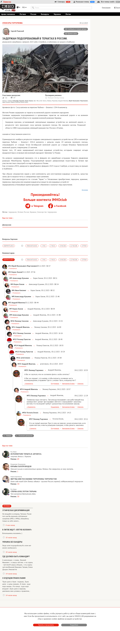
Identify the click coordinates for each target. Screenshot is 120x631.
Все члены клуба (110, 2)
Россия (33, 14)
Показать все (32, 246)
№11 (14, 327)
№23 (19, 364)
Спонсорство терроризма (47, 212)
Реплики (7, 506)
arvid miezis (42, 101)
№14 (16, 345)
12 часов (73, 246)
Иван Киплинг (6, 102)
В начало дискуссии (24, 435)
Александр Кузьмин (36, 284)
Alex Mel (36, 101)
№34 (22, 389)
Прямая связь (72, 34)
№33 (26, 370)
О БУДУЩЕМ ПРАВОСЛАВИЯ (13, 578)
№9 (10, 315)
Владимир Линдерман (18, 464)
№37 (31, 419)
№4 (12, 284)
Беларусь (45, 14)
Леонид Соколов (7, 101)
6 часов (63, 246)
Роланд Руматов (15, 102)
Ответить (80, 383)
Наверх (7, 435)
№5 (9, 302)
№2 (9, 272)
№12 (15, 333)
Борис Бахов (38, 278)
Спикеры (63, 2)
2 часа (52, 246)
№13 (15, 339)
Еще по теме (8, 218)
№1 (9, 266)
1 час (44, 246)
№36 (24, 413)
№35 (29, 395)
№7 (10, 309)
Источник (85, 190)
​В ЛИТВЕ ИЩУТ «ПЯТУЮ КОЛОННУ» (17, 530)
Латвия (23, 14)
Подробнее (74, 625)
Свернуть (32, 428)
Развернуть (12, 268)
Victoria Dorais (24, 102)
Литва (68, 14)
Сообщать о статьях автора (77, 29)
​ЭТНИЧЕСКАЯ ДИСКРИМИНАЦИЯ (16, 510)
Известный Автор (16, 477)
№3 (10, 278)
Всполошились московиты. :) (12, 533)
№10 (12, 321)
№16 (18, 358)
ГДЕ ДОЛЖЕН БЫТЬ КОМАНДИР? (16, 556)
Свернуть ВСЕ (9, 246)
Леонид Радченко (52, 101)
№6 (13, 290)
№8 (13, 296)
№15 (17, 352)
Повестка (7, 2)
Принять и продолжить (46, 625)
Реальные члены (84, 2)
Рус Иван (14, 452)
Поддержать (55, 383)
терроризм (12, 212)
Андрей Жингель (63, 101)
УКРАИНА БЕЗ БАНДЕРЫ (12, 542)
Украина (57, 14)
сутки (84, 246)
